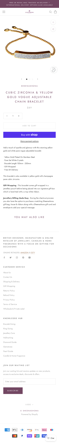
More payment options (29, 141)
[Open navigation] (3, 12)
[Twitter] (11, 257)
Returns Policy (9, 290)
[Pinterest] (23, 257)
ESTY (33, 252)
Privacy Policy (9, 299)
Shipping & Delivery (11, 281)
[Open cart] (55, 11)
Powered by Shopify (29, 414)
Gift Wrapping (9, 286)
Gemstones (7, 346)
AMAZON (24, 252)
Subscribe (13, 390)
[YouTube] (29, 257)
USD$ (28, 404)
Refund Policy (8, 295)
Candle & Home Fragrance (14, 355)
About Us (7, 272)
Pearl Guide (8, 351)
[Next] (37, 79)
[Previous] (21, 79)
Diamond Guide (9, 342)
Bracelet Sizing (9, 324)
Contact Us (7, 277)
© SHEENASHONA (29, 411)
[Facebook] (4, 257)
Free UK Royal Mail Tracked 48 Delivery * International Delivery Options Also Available (29, 4)
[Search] (50, 12)
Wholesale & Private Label (13, 308)
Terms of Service (10, 304)
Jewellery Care (9, 333)
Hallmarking (8, 337)
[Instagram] (17, 257)
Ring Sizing (8, 328)
